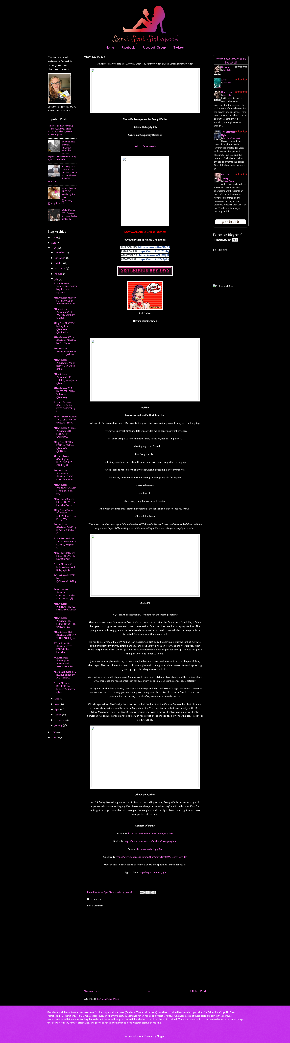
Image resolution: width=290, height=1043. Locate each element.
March (58, 714)
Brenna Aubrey (228, 181)
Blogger (161, 1036)
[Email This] (141, 892)
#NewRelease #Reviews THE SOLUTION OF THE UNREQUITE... (65, 622)
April (57, 709)
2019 (54, 242)
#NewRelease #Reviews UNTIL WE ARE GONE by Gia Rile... (64, 313)
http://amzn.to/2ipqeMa (149, 848)
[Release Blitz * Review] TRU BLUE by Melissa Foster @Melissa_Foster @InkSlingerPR (60, 130)
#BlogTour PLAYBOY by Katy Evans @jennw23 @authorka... (64, 328)
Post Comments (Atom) (108, 998)
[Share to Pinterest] (154, 892)
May (57, 704)
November (60, 257)
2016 (54, 737)
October (59, 263)
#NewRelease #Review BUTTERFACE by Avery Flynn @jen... (65, 300)
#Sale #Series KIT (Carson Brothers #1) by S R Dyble (69, 215)
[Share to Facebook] (151, 892)
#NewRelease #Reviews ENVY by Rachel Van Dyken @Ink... (64, 364)
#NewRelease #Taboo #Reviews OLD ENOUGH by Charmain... (65, 432)
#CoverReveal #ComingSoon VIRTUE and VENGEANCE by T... (65, 662)
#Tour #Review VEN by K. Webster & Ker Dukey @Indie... (65, 567)
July (57, 279)
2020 (54, 237)
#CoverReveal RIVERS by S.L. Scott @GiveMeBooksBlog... (65, 580)
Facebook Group (154, 47)
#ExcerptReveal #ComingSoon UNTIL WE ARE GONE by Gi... (63, 461)
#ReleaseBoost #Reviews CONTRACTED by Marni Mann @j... (64, 594)
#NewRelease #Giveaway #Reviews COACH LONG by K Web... (64, 475)
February (59, 719)
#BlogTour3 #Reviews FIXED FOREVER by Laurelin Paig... (65, 555)
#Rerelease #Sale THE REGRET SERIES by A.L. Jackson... (65, 674)
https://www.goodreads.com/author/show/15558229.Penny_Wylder (151, 856)
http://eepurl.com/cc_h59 (152, 872)
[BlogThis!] (144, 892)
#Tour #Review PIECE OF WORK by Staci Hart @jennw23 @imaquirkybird (62, 196)
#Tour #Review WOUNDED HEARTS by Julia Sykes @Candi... (65, 288)
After (224, 79)
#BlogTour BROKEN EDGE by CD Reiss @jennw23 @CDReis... (64, 447)
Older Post (198, 991)
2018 (54, 248)
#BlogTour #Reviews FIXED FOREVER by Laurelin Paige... (64, 501)
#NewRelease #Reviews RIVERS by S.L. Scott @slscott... (65, 351)
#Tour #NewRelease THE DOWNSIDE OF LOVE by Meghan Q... (65, 543)
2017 (54, 732)
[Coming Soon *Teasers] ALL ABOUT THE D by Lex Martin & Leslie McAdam (62, 174)
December (60, 252)
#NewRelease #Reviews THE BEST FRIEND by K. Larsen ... (65, 608)
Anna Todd (227, 83)
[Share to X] (148, 892)
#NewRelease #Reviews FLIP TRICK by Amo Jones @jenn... (65, 379)
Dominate (226, 67)
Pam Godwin (227, 70)
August (58, 273)
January (59, 725)
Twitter (178, 47)
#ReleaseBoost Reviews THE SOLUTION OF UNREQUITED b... (65, 419)
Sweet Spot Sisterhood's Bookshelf (231, 60)
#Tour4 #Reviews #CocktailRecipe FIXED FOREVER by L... (64, 407)
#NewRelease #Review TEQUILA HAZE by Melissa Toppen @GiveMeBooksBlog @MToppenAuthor (62, 150)
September (60, 268)
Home (110, 47)
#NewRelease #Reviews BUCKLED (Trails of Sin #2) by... (65, 489)
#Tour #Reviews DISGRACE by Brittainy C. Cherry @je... (64, 687)
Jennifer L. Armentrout (231, 138)
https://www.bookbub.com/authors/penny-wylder (150, 841)
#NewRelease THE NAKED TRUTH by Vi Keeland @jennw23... (64, 393)
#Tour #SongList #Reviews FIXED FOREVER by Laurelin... (63, 648)
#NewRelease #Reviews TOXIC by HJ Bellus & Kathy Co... (65, 529)
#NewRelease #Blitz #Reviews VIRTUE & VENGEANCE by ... (65, 635)
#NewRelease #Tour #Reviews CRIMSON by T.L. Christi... (65, 340)
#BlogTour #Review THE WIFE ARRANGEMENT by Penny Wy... (65, 515)
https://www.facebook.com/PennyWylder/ (150, 833)
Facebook (128, 47)
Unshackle (226, 92)
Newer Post (92, 991)
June (57, 698)
